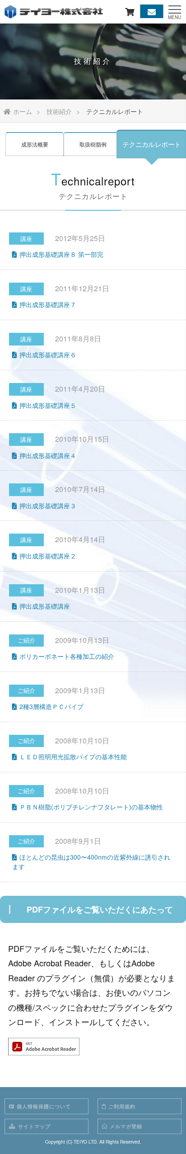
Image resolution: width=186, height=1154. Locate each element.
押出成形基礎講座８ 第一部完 (61, 254)
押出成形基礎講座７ (47, 304)
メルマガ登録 (126, 1126)
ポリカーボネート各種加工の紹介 (66, 656)
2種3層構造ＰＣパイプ (51, 706)
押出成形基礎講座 (44, 605)
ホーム (22, 111)
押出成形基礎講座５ (47, 405)
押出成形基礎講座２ (47, 555)
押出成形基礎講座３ (47, 505)
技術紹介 (59, 111)
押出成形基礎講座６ (47, 354)
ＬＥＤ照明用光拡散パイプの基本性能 (73, 756)
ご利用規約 (121, 1106)
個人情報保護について (44, 1106)
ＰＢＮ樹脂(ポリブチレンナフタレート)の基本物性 (91, 806)
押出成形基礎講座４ (47, 455)
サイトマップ (34, 1126)
